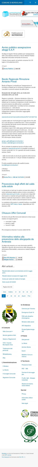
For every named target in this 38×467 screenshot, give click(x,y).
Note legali (25, 403)
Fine (29, 296)
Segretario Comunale (9, 377)
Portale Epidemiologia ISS (28, 330)
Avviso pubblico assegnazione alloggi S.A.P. (16, 48)
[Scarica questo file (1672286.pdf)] (3, 257)
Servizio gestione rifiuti (9, 335)
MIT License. (8, 455)
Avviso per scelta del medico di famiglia (13, 279)
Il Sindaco (5, 366)
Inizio (4, 292)
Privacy (24, 394)
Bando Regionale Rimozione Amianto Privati (15, 80)
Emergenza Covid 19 (28, 312)
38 (11, 296)
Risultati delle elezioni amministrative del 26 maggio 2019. (17, 272)
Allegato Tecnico (9, 259)
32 (19, 292)
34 (27, 292)
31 (16, 292)
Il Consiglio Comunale (9, 374)
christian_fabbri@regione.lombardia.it (13, 143)
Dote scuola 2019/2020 (9, 282)
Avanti (23, 296)
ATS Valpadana (26, 326)
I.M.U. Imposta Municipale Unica (8, 344)
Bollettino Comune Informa (27, 355)
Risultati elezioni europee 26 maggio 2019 (14, 276)
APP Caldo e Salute (16, 204)
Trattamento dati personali (7, 349)
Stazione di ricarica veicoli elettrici (27, 384)
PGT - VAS (25, 369)
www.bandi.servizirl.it (15, 148)
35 (31, 292)
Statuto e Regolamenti (9, 339)
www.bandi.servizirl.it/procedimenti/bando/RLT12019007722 (19, 117)
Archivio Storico (26, 347)
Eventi (23, 351)
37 (7, 296)
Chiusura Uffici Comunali (14, 212)
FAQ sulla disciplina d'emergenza (27, 317)
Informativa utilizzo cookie (27, 398)
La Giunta (5, 370)
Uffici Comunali (7, 331)
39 (15, 296)
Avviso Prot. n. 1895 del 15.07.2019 (14, 177)
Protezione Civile (27, 365)
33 (23, 292)
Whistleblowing (7, 354)
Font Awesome (5, 457)
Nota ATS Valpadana (9, 257)
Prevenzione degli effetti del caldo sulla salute (18, 185)
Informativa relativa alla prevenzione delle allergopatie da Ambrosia (18, 239)
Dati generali (25, 339)
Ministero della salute (28, 322)
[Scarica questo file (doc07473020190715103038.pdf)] (3, 177)
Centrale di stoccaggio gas (28, 373)
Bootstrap (4, 453)
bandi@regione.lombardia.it (10, 165)
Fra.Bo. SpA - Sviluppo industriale (28, 379)
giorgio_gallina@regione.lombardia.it (12, 141)
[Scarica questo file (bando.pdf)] (3, 68)
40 (19, 296)
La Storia (24, 343)
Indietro (10, 292)
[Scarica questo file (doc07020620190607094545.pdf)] (3, 259)
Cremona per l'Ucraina (28, 308)
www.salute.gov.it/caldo (13, 194)
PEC (4, 358)
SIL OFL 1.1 (22, 457)
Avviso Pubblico (8, 68)
